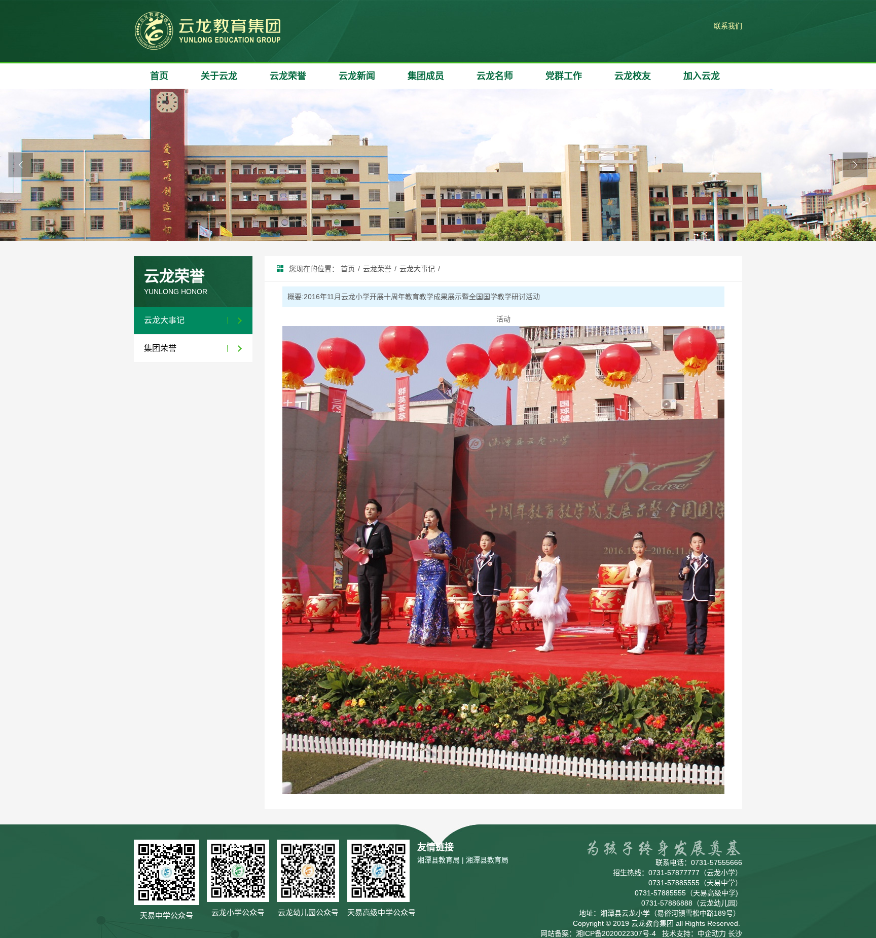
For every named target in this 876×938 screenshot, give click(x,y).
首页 (159, 76)
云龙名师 (495, 76)
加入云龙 (701, 76)
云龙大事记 (164, 320)
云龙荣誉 (288, 76)
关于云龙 (219, 76)
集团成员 (426, 76)
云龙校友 (632, 76)
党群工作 (563, 76)
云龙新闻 (357, 76)
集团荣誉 (160, 348)
